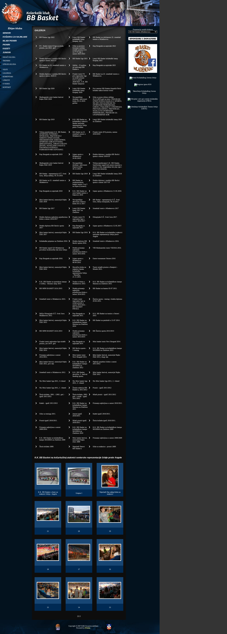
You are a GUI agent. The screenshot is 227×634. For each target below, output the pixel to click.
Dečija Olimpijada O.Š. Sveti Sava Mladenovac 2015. (51, 314)
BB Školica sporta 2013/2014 (103, 331)
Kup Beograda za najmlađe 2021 (104, 65)
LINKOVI (6, 80)
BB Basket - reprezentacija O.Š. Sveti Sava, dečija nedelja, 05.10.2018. (52, 175)
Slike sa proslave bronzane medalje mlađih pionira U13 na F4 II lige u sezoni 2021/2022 (80, 50)
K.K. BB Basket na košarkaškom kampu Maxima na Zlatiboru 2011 (80, 406)
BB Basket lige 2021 (80, 59)
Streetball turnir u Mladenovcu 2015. (52, 299)
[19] (110, 522)
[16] (110, 560)
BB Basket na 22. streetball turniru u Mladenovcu (79, 134)
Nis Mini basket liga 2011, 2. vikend (106, 381)
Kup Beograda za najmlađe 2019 (50, 154)
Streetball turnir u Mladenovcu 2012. (52, 372)
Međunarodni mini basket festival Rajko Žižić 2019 (51, 164)
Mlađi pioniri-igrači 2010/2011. (80, 421)
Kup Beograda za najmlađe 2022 (104, 46)
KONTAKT (7, 87)
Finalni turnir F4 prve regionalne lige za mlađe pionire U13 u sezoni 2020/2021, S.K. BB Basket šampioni (80, 79)
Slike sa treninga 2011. (47, 414)
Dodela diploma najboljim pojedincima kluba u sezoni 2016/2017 (53, 218)
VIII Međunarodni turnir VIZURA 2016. (107, 248)
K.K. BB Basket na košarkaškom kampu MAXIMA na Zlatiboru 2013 (107, 349)
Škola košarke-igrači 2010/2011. (104, 420)
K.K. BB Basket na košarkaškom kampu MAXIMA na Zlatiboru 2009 (107, 428)
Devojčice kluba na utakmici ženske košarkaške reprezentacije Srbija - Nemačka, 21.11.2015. (80, 272)
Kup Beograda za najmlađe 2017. (79, 227)
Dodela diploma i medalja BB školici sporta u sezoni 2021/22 (52, 59)
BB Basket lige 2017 (46, 208)
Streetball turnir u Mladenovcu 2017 (106, 208)
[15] (48, 598)
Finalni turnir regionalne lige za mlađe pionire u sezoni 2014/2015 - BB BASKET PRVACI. (79, 304)
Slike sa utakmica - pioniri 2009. (104, 447)
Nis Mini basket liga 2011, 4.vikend (52, 381)
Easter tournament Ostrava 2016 (104, 258)
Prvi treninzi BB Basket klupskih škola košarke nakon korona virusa (107, 89)
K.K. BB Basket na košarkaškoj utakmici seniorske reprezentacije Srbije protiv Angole (107, 234)
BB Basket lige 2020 (46, 88)
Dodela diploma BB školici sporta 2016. (80, 242)
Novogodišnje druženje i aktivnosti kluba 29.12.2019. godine (80, 100)
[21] (48, 520)
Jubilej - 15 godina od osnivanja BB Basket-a (79, 67)
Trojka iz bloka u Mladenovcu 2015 (79, 283)
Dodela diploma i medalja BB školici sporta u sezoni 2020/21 (52, 75)
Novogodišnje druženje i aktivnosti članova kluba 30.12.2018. (80, 166)
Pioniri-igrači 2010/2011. (48, 420)
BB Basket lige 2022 (46, 37)
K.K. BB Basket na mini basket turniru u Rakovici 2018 (80, 193)
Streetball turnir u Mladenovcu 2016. (106, 241)
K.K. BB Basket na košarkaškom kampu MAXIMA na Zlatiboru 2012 (80, 365)
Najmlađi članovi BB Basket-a (79, 447)
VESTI (5, 69)
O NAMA (6, 84)
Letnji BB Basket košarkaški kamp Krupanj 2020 (79, 90)
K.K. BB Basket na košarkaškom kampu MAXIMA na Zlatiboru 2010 (80, 430)
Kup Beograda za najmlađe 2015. (79, 314)
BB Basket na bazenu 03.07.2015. (105, 288)
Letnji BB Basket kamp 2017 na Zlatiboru (79, 210)
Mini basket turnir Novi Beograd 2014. (107, 342)
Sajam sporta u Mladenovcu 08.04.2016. (78, 260)
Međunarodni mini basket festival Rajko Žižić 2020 (51, 98)
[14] (79, 598)
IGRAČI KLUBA (9, 57)
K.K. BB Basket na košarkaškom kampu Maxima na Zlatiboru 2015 (107, 283)
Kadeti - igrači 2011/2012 (48, 403)
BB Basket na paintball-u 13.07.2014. (106, 320)
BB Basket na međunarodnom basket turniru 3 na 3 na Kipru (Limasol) (80, 183)
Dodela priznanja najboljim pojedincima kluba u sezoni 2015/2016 (80, 251)
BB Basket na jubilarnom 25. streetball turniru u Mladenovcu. (107, 38)
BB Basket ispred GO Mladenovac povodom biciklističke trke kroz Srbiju (53, 249)
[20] (79, 522)
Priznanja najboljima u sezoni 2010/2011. (108, 403)
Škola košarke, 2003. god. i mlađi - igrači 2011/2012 (80, 396)
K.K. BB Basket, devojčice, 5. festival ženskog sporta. (80, 374)
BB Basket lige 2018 (80, 174)
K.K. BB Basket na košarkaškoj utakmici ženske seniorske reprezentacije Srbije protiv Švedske (80, 123)
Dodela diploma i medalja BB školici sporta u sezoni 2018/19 (106, 155)
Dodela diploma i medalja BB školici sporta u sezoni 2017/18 (106, 181)
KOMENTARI (8, 77)
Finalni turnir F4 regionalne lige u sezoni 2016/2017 (79, 219)
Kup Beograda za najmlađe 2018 (50, 191)
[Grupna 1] (79, 484)
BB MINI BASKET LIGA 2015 (50, 288)
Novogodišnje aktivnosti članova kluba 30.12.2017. (79, 202)
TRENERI (6, 61)
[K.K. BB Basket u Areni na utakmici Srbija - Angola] (48, 484)
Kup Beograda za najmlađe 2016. (51, 258)
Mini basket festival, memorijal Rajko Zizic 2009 (80, 440)
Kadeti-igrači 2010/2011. (101, 414)
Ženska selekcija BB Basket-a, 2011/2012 (80, 389)
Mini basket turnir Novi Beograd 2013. (80, 356)
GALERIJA (7, 73)
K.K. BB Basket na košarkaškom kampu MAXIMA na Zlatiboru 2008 (52, 439)
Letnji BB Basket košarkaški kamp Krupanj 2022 (79, 39)
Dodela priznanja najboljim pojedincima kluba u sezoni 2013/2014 (80, 334)
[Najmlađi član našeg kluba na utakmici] (110, 486)
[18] (48, 560)
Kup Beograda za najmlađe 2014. (79, 342)
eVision (87, 628)
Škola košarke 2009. (46, 447)
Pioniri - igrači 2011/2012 (102, 388)
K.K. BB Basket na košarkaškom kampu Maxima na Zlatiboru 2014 (80, 323)
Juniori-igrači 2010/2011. (77, 415)
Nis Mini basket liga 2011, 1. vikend (52, 388)
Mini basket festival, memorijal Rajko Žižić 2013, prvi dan (53, 363)
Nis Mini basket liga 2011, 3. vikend (80, 382)
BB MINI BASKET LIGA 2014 (50, 331)
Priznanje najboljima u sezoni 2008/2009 (107, 438)
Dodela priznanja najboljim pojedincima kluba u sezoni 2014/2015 (80, 291)
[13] (110, 598)
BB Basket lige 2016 (80, 232)
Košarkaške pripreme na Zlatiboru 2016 (53, 241)
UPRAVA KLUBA (9, 64)
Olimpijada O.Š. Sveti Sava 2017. (105, 217)
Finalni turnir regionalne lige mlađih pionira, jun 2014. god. (52, 342)
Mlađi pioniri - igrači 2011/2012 (104, 394)
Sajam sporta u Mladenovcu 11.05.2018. (107, 191)
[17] (79, 560)
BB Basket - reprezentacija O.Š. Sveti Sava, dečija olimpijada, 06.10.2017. (106, 201)
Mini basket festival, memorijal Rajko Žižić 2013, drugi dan (106, 356)
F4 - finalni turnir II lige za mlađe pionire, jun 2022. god (51, 47)
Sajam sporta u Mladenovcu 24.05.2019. (78, 156)
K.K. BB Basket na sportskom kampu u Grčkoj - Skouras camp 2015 (53, 283)
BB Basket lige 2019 (46, 119)
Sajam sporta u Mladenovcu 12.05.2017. (107, 226)
